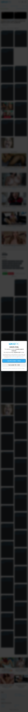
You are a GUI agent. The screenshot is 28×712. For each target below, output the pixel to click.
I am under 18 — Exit (14, 365)
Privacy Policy (20, 356)
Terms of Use (13, 356)
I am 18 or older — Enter (14, 360)
